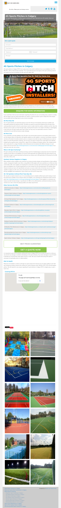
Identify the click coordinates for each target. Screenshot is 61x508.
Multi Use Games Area (51, 488)
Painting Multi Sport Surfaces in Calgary (15, 500)
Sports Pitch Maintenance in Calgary (13, 503)
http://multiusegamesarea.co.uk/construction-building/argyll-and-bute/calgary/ (35, 145)
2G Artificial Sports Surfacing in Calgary (15, 494)
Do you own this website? (24, 280)
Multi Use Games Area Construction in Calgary (15, 490)
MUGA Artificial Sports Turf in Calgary (14, 501)
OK (40, 281)
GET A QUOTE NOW (30, 250)
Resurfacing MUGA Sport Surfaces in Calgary (15, 506)
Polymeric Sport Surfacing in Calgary (14, 493)
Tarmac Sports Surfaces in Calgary (14, 499)
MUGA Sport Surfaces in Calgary (12, 488)
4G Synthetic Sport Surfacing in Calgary (15, 497)
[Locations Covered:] (4, 2)
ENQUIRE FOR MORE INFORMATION (30, 111)
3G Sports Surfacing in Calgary (13, 496)
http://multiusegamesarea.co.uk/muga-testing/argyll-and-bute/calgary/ (22, 179)
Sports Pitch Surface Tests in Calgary (13, 504)
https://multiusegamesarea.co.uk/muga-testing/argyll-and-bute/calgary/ (37, 238)
